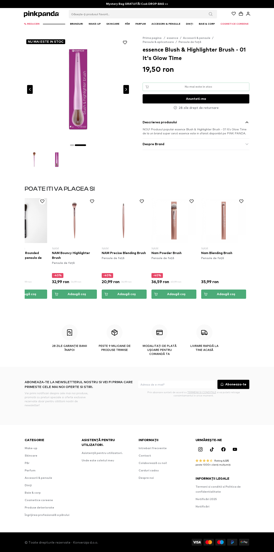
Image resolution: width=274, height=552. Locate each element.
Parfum (30, 470)
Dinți (28, 485)
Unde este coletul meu (98, 460)
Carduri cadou (149, 470)
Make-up (31, 448)
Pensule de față (190, 42)
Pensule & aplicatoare (158, 42)
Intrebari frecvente (153, 448)
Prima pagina (154, 38)
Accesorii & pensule (196, 38)
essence (172, 38)
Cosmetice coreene (39, 500)
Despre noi (146, 478)
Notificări (202, 506)
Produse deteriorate (39, 507)
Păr (27, 463)
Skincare (31, 455)
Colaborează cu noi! (153, 463)
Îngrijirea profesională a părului (47, 515)
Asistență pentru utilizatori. (102, 453)
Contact (145, 455)
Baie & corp (33, 492)
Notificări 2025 (206, 499)
